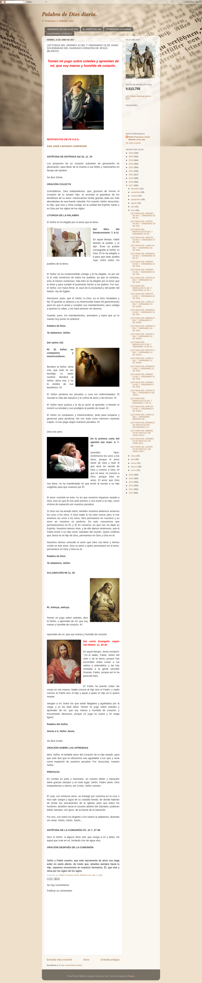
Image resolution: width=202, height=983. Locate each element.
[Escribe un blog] (50, 879)
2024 (131, 160)
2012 (131, 489)
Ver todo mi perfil (133, 143)
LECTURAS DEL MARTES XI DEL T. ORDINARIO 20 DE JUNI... (142, 296)
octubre (134, 196)
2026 (131, 153)
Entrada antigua (110, 959)
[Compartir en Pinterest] (58, 879)
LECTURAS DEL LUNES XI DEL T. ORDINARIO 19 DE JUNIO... (142, 304)
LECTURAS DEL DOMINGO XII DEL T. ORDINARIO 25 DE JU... (142, 256)
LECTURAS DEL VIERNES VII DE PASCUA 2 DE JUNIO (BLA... (141, 441)
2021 (131, 171)
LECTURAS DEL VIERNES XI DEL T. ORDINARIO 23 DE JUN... (142, 272)
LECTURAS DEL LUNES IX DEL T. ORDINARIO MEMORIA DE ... (142, 417)
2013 (131, 486)
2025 (131, 157)
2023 (131, 164)
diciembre (135, 189)
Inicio (86, 959)
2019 (131, 178)
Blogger (131, 976)
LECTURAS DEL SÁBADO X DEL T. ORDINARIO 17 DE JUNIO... (142, 320)
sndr (106, 976)
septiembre (136, 199)
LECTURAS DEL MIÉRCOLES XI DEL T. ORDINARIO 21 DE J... (141, 288)
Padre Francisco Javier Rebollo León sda (139, 138)
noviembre (136, 192)
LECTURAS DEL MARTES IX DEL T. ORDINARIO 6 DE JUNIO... (142, 409)
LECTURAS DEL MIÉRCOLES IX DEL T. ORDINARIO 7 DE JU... (141, 400)
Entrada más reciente (59, 959)
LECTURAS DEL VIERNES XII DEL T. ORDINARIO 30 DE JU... (142, 215)
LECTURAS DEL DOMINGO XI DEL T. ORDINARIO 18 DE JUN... (142, 312)
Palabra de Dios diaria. (69, 14)
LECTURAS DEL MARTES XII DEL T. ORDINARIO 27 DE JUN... (142, 240)
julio (133, 207)
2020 (131, 175)
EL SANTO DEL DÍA (92, 29)
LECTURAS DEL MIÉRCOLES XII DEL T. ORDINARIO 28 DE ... (141, 232)
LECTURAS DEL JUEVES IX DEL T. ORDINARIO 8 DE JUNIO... (142, 393)
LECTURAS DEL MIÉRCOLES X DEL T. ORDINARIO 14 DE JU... (142, 344)
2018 (131, 182)
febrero (134, 467)
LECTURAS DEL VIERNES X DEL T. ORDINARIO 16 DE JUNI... (142, 328)
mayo (133, 456)
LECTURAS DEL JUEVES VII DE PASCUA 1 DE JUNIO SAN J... (141, 449)
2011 (131, 493)
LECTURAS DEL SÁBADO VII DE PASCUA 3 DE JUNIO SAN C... (141, 433)
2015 (131, 478)
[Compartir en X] (53, 879)
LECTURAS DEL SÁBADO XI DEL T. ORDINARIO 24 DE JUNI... (142, 264)
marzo (134, 463)
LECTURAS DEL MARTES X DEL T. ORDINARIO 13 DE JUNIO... (142, 352)
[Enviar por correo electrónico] (48, 879)
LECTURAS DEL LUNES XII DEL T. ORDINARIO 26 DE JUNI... (142, 248)
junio (133, 210)
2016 (131, 475)
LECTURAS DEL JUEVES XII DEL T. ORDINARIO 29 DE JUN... (142, 223)
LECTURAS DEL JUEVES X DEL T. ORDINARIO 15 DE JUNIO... (142, 336)
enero (134, 470)
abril (133, 459)
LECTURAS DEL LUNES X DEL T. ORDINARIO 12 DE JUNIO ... (141, 360)
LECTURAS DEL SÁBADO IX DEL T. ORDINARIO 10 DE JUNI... (142, 376)
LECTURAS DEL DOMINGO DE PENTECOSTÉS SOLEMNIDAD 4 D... (142, 425)
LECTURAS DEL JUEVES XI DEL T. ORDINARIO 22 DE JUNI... (142, 280)
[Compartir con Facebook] (56, 879)
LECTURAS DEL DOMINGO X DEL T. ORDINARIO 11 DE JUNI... (142, 368)
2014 (131, 482)
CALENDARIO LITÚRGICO (59, 34)
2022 (131, 167)
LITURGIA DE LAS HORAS (118, 29)
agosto (134, 203)
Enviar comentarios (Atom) (70, 965)
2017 (131, 185)
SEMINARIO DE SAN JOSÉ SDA (62, 29)
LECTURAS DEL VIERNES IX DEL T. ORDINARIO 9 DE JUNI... (142, 384)
